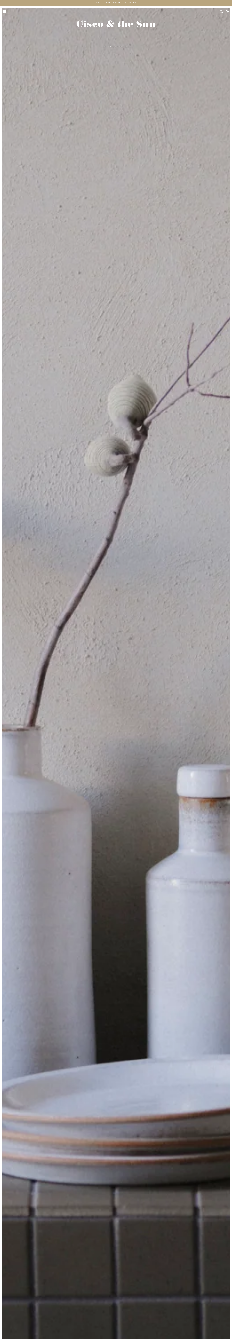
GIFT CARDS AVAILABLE (116, 46)
